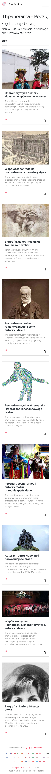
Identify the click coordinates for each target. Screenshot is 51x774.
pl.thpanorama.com (21, 767)
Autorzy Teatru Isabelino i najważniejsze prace (22, 557)
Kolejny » (38, 747)
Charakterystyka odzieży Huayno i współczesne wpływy (25, 94)
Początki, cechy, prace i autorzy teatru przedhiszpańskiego (20, 487)
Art (6, 119)
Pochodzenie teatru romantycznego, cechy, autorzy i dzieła (20, 327)
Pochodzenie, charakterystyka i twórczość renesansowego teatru (25, 409)
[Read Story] (44, 122)
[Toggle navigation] (45, 3)
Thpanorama (14, 3)
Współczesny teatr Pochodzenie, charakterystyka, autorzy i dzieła (25, 625)
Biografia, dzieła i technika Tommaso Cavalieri (22, 243)
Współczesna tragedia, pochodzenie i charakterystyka (25, 170)
